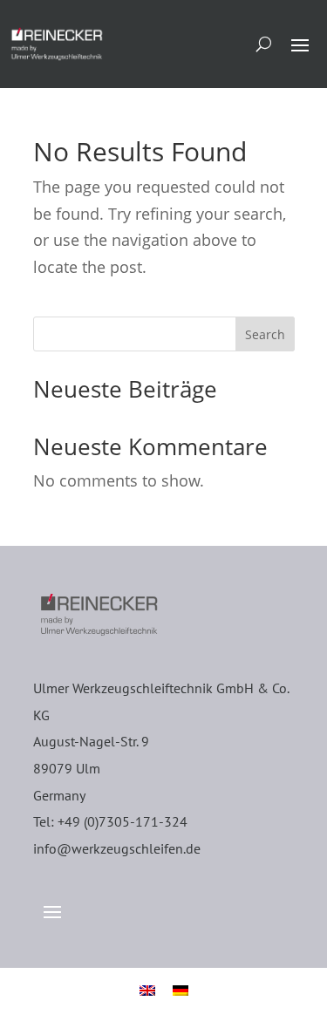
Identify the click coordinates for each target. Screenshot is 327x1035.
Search (265, 334)
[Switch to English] (147, 988)
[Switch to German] (180, 988)
